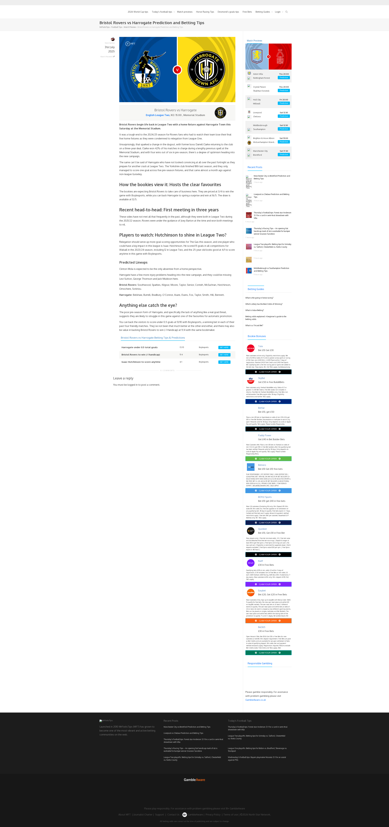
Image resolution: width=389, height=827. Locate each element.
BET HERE (224, 347)
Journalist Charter (143, 814)
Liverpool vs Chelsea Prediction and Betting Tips (183, 733)
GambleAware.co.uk (255, 699)
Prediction (284, 77)
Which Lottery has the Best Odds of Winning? (263, 304)
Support (159, 814)
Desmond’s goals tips (228, 11)
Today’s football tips (162, 11)
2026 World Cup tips (138, 11)
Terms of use (230, 814)
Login (278, 11)
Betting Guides (263, 11)
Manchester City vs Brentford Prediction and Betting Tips (187, 727)
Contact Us (173, 814)
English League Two (158, 115)
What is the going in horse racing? (259, 298)
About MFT (124, 814)
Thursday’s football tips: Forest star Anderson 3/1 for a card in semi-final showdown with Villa (272, 215)
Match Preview (130, 27)
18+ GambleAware (235, 808)
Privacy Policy (213, 814)
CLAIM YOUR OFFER (267, 372)
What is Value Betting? (254, 310)
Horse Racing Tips (205, 11)
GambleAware (195, 814)
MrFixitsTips (105, 27)
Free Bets (247, 11)
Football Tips (116, 27)
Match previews (185, 11)
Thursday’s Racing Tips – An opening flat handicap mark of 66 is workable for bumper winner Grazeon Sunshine (272, 231)
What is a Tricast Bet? (254, 325)
